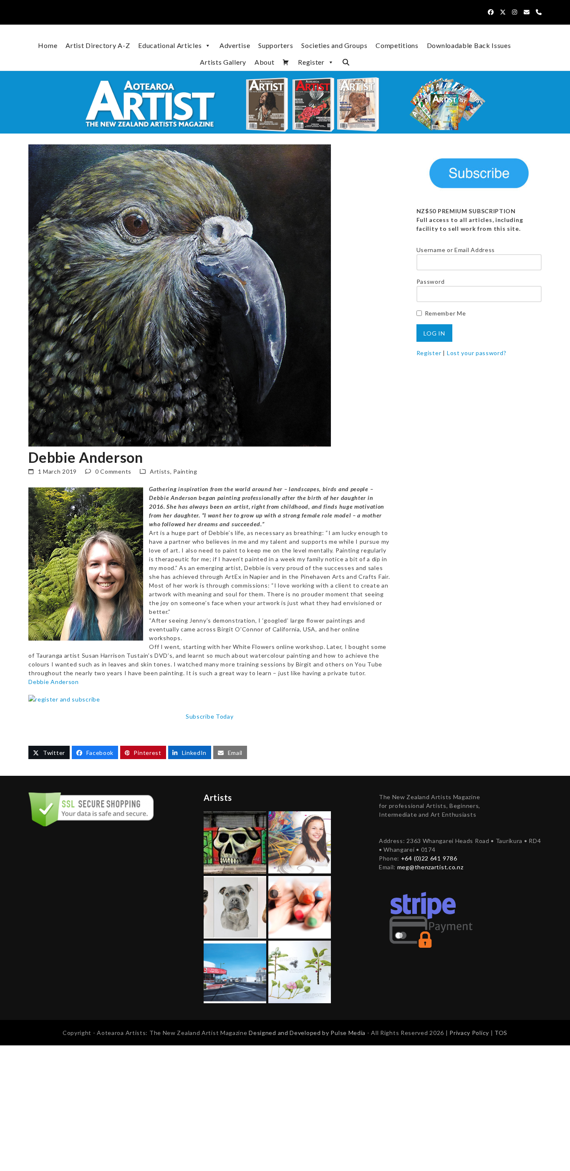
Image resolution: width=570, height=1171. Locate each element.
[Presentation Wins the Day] (299, 906)
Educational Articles (170, 45)
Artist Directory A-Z (98, 45)
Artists (160, 471)
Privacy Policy (470, 1032)
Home (47, 45)
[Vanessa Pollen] (235, 906)
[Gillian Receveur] (299, 971)
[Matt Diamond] (235, 841)
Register (311, 62)
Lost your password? (476, 352)
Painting (185, 471)
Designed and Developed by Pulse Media (307, 1032)
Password (430, 281)
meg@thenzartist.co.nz (430, 867)
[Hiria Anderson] (235, 971)
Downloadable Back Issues (469, 45)
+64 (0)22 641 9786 (429, 858)
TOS (500, 1032)
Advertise (234, 45)
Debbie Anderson (53, 681)
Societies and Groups (334, 45)
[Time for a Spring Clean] (299, 841)
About (265, 62)
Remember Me (445, 313)
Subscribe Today (210, 716)
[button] (345, 62)
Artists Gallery (223, 62)
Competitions (397, 45)
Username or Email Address (455, 249)
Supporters (275, 45)
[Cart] (286, 62)
